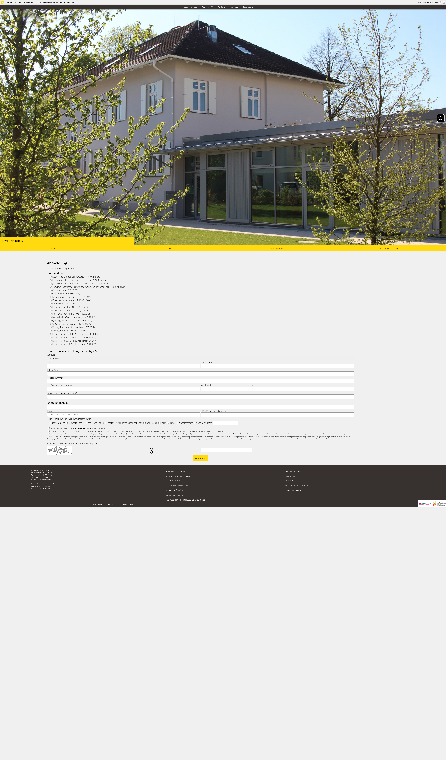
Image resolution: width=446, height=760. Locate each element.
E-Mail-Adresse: (54, 370)
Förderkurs (290, 476)
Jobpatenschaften (293, 490)
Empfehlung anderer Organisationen (124, 422)
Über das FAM (207, 7)
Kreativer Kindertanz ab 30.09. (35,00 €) (71, 296)
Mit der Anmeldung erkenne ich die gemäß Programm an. (78, 428)
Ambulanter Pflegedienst (177, 471)
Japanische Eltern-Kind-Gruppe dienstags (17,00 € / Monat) (80, 280)
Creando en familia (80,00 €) (66, 293)
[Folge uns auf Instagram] (444, 2)
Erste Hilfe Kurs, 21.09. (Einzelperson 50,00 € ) (75, 334)
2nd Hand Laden (95, 422)
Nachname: (206, 362)
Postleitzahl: (207, 385)
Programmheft (185, 422)
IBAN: (50, 411)
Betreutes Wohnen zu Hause (178, 476)
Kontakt (221, 7)
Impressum (97, 504)
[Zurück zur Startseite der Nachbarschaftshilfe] (2, 2)
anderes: (208, 422)
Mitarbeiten (234, 7)
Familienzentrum (30, 2)
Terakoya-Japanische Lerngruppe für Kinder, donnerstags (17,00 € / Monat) (88, 286)
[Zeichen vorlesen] (151, 448)
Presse (172, 422)
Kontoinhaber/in (57, 403)
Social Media (151, 422)
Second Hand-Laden (278, 248)
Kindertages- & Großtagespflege (300, 485)
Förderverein (249, 7)
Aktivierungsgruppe (174, 495)
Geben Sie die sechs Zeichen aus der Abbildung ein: (72, 443)
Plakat (163, 422)
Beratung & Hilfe (167, 248)
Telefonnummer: (55, 377)
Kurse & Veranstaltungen (51, 2)
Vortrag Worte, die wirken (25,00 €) (69, 330)
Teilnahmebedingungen (82, 428)
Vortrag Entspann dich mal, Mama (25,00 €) (73, 327)
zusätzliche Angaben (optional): (62, 393)
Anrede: (51, 354)
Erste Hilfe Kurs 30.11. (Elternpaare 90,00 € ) (74, 344)
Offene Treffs (56, 248)
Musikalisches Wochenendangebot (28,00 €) (73, 317)
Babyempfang (58, 422)
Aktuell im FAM (190, 7)
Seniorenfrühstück (174, 490)
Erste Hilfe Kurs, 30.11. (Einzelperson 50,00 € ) (75, 340)
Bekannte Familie (76, 422)
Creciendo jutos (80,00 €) (64, 290)
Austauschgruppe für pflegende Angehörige (185, 500)
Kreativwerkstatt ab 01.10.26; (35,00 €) (71, 307)
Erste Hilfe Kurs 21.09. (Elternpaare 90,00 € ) (74, 337)
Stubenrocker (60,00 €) (63, 303)
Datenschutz (112, 504)
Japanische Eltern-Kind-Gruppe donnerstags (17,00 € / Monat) (82, 283)
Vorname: (52, 362)
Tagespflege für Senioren (177, 485)
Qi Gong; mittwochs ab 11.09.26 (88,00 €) (72, 323)
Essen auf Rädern (173, 481)
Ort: (254, 385)
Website (199, 422)
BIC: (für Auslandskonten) (213, 411)
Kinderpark (290, 481)
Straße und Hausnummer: (60, 385)
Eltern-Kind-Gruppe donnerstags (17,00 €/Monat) (76, 276)
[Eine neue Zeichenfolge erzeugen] (151, 452)
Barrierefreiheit (129, 504)
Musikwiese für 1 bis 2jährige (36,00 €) (71, 313)
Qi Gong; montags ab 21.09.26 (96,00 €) (72, 320)
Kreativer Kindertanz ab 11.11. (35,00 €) (71, 300)
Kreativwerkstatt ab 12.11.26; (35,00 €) (71, 310)
